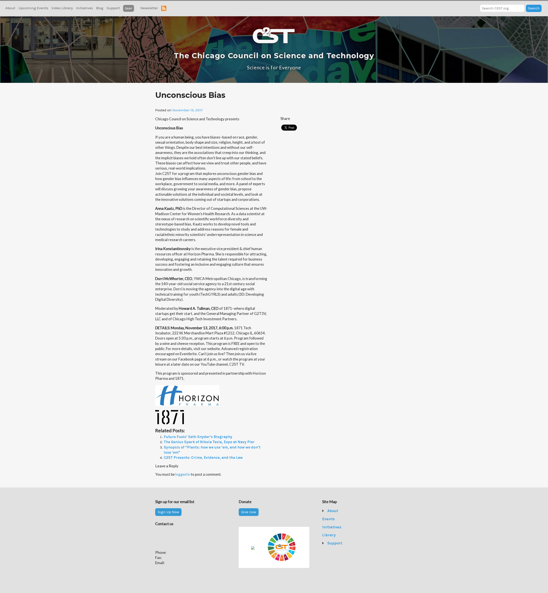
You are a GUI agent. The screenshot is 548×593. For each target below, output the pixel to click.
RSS (163, 8)
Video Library (62, 8)
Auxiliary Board (340, 535)
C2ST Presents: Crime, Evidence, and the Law (203, 457)
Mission (334, 519)
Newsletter (149, 8)
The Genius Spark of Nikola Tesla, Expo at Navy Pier (209, 442)
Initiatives (84, 8)
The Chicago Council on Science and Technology (274, 55)
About (10, 8)
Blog (99, 8)
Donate (333, 551)
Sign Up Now (168, 512)
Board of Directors (342, 527)
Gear (128, 8)
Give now (248, 512)
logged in (182, 474)
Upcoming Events (33, 8)
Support (113, 8)
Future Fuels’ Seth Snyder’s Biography (198, 437)
